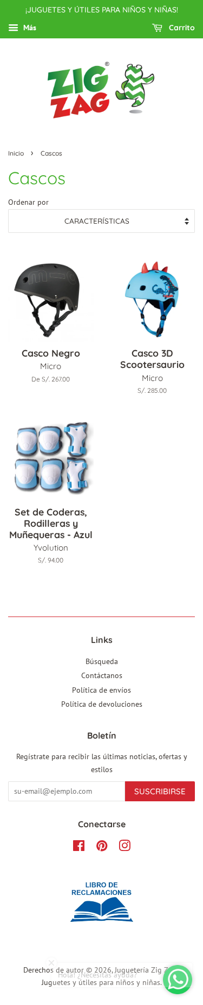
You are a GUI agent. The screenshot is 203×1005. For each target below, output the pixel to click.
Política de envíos (101, 690)
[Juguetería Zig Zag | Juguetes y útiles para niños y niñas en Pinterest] (102, 848)
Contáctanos (101, 675)
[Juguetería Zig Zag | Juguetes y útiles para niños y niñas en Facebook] (79, 848)
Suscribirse (160, 791)
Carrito (181, 27)
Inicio (16, 153)
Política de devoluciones (101, 704)
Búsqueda (102, 661)
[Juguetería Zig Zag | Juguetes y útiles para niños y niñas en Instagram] (124, 848)
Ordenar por (28, 202)
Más (28, 27)
